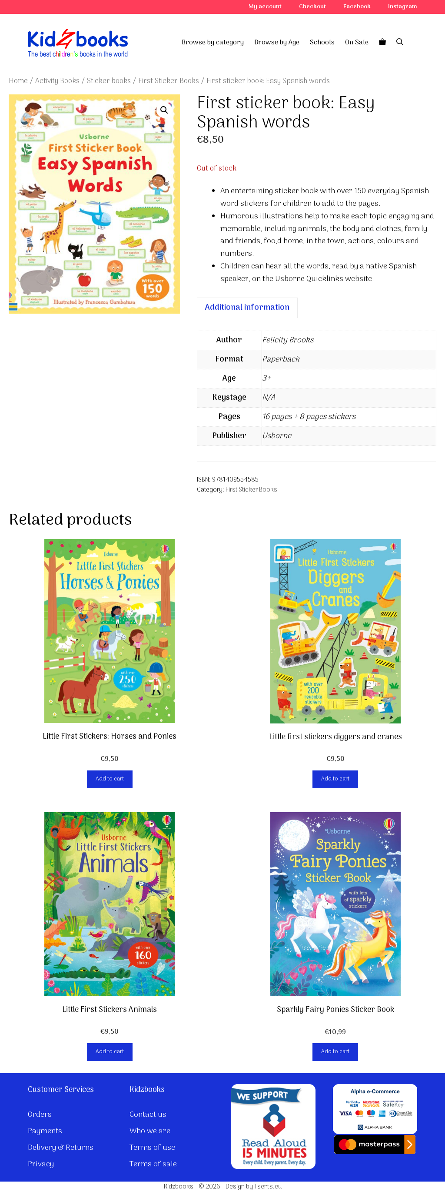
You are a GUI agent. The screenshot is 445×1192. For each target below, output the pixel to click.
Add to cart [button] (110, 779)
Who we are (150, 1131)
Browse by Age (276, 42)
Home (18, 81)
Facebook (357, 7)
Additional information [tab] (247, 307)
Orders (40, 1114)
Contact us (148, 1114)
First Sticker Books (168, 81)
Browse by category (213, 42)
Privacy (41, 1164)
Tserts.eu (268, 1187)
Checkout (312, 7)
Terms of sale (153, 1164)
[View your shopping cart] (382, 43)
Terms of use (152, 1148)
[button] (164, 110)
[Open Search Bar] (399, 43)
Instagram (402, 7)
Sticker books (109, 81)
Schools (322, 42)
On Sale (357, 42)
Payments (45, 1131)
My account (265, 7)
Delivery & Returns (60, 1148)
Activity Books (57, 81)
